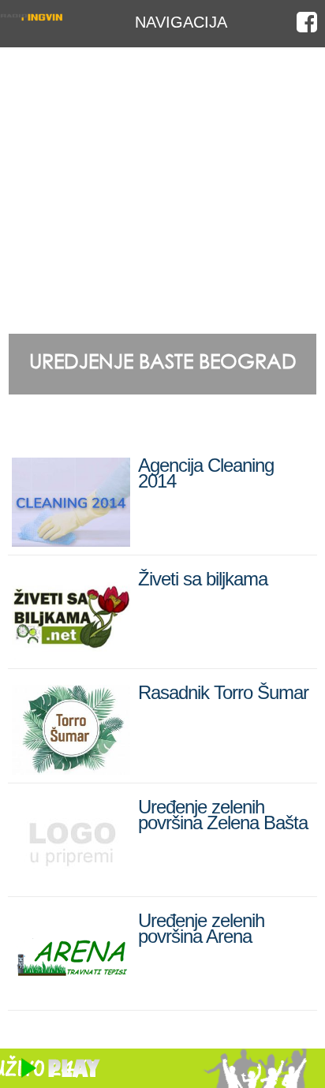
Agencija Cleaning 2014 (206, 473)
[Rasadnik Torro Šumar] (71, 768)
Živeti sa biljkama (202, 578)
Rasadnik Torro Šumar (223, 692)
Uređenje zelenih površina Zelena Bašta (223, 814)
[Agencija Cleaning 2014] (71, 540)
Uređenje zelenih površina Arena (201, 928)
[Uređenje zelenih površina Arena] (71, 995)
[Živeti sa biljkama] (71, 653)
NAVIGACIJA (181, 21)
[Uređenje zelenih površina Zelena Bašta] (71, 881)
